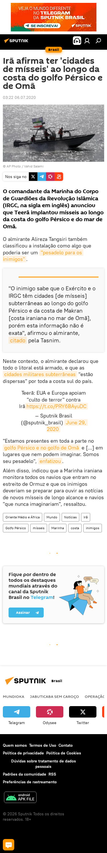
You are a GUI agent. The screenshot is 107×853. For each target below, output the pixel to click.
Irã (86, 517)
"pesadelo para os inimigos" (43, 255)
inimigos (92, 528)
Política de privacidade (23, 753)
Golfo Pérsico (15, 528)
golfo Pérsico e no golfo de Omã (41, 447)
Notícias (70, 517)
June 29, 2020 (67, 425)
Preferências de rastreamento (30, 781)
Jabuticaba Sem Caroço (54, 696)
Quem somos (15, 745)
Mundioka (13, 696)
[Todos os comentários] (8, 844)
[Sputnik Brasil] (17, 42)
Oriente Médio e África (22, 517)
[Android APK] (20, 798)
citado (17, 340)
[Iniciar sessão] (87, 40)
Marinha (57, 528)
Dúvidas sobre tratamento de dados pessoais (43, 763)
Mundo (52, 517)
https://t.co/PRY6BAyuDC (56, 406)
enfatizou (50, 461)
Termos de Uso (42, 745)
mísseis (39, 528)
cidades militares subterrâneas (40, 374)
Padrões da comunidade (24, 774)
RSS (52, 774)
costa (75, 528)
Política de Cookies (63, 753)
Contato (65, 745)
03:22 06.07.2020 (19, 97)
